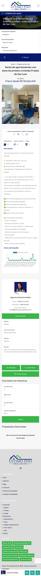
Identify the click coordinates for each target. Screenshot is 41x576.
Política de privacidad (10, 491)
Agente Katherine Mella (20, 297)
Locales (5, 513)
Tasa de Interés (8, 402)
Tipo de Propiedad (7, 39)
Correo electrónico (9, 330)
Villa (5, 530)
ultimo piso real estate (10, 555)
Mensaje (6, 347)
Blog (4, 484)
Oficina (6, 508)
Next (37, 104)
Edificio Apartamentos (11, 525)
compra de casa (8, 547)
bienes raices (7, 543)
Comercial (6, 505)
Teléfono (6, 338)
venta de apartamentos (10, 559)
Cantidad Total (8, 386)
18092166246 (24, 304)
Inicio (13, 64)
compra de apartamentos (22, 543)
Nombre (6, 321)
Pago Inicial (7, 394)
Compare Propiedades (10, 494)
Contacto (6, 487)
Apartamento (8, 519)
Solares (5, 533)
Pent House (8, 528)
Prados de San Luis (23, 64)
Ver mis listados (20, 316)
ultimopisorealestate (26, 555)
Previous (3, 104)
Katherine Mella (12, 573)
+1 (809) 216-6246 (13, 13)
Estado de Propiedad (8, 31)
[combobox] (20, 35)
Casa (5, 522)
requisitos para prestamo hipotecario (15, 551)
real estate (19, 547)
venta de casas (26, 559)
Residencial (6, 516)
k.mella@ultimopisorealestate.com (20, 310)
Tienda (6, 510)
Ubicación (4, 47)
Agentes (6, 481)
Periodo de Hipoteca (10, 410)
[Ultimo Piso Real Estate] (21, 9)
